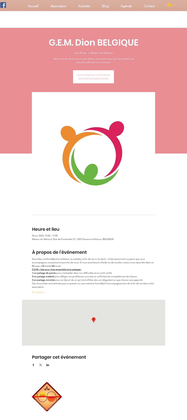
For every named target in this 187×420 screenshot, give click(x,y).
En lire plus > (39, 292)
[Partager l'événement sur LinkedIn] (47, 365)
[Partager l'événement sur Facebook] (33, 365)
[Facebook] (3, 5)
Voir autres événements (94, 78)
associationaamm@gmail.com (144, 410)
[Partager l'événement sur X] (40, 365)
